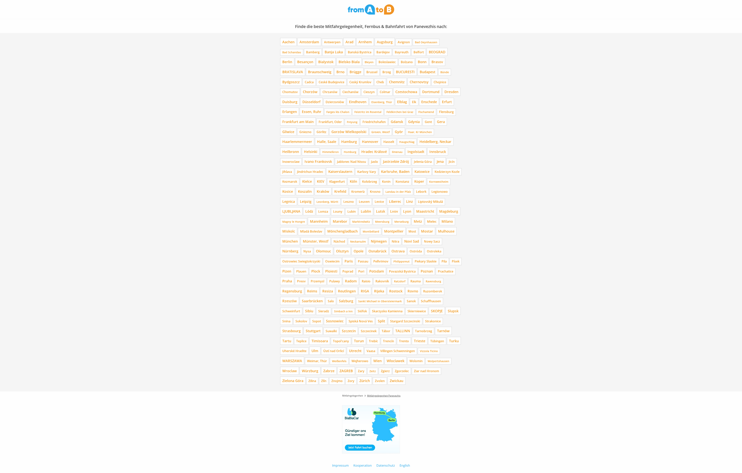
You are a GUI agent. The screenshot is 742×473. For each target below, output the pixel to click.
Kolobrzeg (369, 181)
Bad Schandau (291, 52)
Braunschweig (319, 71)
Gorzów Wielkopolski (348, 131)
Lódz (309, 211)
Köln (353, 181)
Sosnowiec (335, 320)
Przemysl (317, 281)
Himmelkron (330, 152)
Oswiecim (332, 261)
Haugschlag (406, 142)
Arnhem (365, 41)
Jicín (452, 162)
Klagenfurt (337, 181)
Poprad (347, 271)
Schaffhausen (431, 301)
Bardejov (383, 52)
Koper (419, 181)
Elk (414, 102)
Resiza (327, 291)
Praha (287, 281)
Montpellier (393, 231)
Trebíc (373, 341)
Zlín (323, 381)
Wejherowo (359, 361)
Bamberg (313, 52)
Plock (315, 271)
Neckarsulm (358, 241)
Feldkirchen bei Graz (399, 112)
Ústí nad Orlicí (333, 351)
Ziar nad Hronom (426, 371)
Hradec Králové (374, 151)
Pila (444, 261)
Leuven (364, 202)
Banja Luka (334, 51)
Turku (454, 340)
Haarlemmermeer (297, 141)
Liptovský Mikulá (430, 202)
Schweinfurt (291, 311)
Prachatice (445, 271)
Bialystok (326, 61)
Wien (377, 360)
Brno (340, 71)
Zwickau (396, 380)
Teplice (301, 341)
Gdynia (414, 121)
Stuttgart (313, 330)
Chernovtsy (419, 81)
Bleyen (369, 62)
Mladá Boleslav (311, 231)
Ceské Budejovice (331, 82)
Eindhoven (357, 101)
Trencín (388, 341)
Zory (351, 381)
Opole (358, 251)
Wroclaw (289, 370)
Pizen (286, 271)
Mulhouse (446, 231)
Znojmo (337, 381)
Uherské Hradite (294, 351)
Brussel (371, 72)
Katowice (422, 171)
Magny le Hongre (293, 221)
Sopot (316, 321)
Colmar (385, 92)
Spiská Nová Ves (361, 321)
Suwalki (331, 331)
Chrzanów (329, 92)
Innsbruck (437, 151)
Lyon (407, 211)
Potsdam (376, 271)
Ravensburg (433, 281)
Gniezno (305, 132)
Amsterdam (309, 41)
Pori (361, 271)
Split (381, 320)
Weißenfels (339, 361)
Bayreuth (401, 52)
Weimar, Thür (317, 361)
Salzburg (346, 300)
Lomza (323, 211)
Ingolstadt (416, 151)
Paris (349, 261)
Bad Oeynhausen (426, 42)
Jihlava (287, 172)
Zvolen (380, 381)
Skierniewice (417, 311)
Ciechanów (350, 92)
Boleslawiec (387, 62)
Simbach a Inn (343, 311)
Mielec (432, 221)
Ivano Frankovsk (318, 161)
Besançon (305, 61)
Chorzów (310, 91)
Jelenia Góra (423, 162)
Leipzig (305, 201)
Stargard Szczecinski (405, 321)
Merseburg (401, 221)
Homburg (350, 152)
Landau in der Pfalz (398, 192)
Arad (349, 41)
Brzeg (386, 72)
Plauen (301, 271)
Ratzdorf (399, 281)
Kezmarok (289, 181)
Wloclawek (395, 360)
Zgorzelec (402, 371)
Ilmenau (397, 152)
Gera (441, 121)
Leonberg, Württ (327, 202)
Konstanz (402, 181)
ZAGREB (346, 370)
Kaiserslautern (340, 171)
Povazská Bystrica (402, 271)
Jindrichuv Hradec (310, 172)
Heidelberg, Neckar (435, 141)
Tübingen (437, 341)
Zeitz (372, 371)
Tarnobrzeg (423, 331)
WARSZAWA (292, 360)
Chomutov (290, 92)
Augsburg (385, 41)
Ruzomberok (432, 291)
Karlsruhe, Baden (395, 171)
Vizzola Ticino (429, 351)
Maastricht (425, 211)
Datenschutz (385, 465)
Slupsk (453, 310)
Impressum (340, 465)
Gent (428, 122)
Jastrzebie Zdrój (396, 161)
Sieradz (323, 311)
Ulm (314, 350)
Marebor (340, 221)
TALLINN (402, 330)
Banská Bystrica (359, 52)
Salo (331, 301)
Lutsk (380, 211)
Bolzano (407, 62)
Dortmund (430, 91)
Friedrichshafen (374, 122)
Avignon (404, 42)
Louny (337, 211)
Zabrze (328, 370)
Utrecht (355, 350)
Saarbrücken (312, 300)
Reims (312, 291)
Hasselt (388, 142)
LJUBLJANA (291, 211)
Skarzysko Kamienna (387, 311)
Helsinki (310, 151)
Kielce (307, 181)
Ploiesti (331, 271)
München (290, 241)
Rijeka (379, 291)
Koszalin (305, 191)
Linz (409, 201)
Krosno (375, 191)
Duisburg (289, 101)
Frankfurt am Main (298, 121)
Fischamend (426, 112)
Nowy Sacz (432, 241)
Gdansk (397, 121)
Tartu (286, 340)
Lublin (366, 211)
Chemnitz (397, 81)
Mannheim (319, 221)
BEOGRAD (437, 51)
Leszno (348, 202)
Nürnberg (290, 251)
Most (412, 231)
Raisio (366, 281)
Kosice (287, 191)
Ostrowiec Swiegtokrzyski (301, 261)
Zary (361, 371)
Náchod (339, 241)
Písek (455, 261)
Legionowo (439, 191)
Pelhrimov (380, 261)
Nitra (395, 241)
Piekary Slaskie (426, 261)
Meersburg (382, 221)
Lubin (351, 211)
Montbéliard (371, 231)
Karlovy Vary (366, 172)
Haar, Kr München (420, 132)
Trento (404, 341)
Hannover (370, 141)
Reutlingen (347, 291)
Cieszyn (369, 92)
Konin (386, 181)
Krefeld (340, 191)
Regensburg (292, 291)
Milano (447, 221)
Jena (440, 161)
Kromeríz (358, 191)
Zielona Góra (292, 380)
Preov (301, 281)
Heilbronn (290, 151)
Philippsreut (401, 261)
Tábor (386, 331)
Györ (399, 131)
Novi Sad (411, 241)
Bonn (422, 61)
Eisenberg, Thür (381, 102)
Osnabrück (377, 251)
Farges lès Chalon (337, 112)
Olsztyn (342, 251)
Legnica (288, 201)
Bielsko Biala (349, 61)
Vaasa (371, 351)
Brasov (437, 61)
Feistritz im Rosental (367, 112)
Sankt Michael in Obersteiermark (380, 301)
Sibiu (309, 310)
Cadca (309, 82)
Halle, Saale (326, 141)
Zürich (364, 380)
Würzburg (310, 370)
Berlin (287, 61)
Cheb (380, 82)
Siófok (362, 311)
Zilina (312, 381)
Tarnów (443, 330)
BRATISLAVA (292, 71)
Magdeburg (448, 211)
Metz (418, 221)
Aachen (288, 41)
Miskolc (288, 231)
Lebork (421, 191)
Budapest (427, 71)
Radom (351, 281)
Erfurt (447, 101)
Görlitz (321, 132)
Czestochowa (406, 91)
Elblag (402, 101)
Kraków (323, 191)
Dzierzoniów (335, 102)
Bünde (444, 72)
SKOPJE (437, 310)
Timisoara (319, 340)
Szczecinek (369, 331)
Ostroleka (434, 251)
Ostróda (416, 251)
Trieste (419, 340)
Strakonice (433, 321)
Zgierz (385, 371)
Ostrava (398, 251)
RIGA (365, 291)
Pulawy (334, 281)
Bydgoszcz (291, 81)
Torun (359, 340)
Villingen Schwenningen (397, 351)
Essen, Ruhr (311, 111)
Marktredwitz (361, 221)
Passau (363, 261)
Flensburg (446, 112)
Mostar (427, 231)
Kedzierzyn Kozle (447, 172)
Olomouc (323, 251)
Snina (286, 321)
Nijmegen (379, 241)
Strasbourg (291, 330)
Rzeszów (289, 300)
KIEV (320, 181)
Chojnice (440, 82)
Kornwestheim (438, 181)
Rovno (413, 291)
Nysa (307, 251)
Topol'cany (341, 341)
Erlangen (289, 111)
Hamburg (349, 141)
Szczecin (349, 330)
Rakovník (382, 281)
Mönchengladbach (342, 231)
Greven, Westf (380, 132)
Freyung (352, 122)
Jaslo (374, 162)
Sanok (411, 301)
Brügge (355, 71)
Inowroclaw (291, 162)
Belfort (419, 52)
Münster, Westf (315, 241)
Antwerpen (332, 42)
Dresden (451, 91)
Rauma (415, 281)
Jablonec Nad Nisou (351, 162)
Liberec (395, 201)
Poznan (427, 271)
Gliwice (288, 131)
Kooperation (362, 465)
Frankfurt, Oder (330, 122)
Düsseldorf (311, 101)
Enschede (429, 101)
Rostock (395, 291)
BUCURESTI (405, 71)
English (405, 465)
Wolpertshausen (438, 361)
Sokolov (301, 321)
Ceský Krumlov (360, 82)
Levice (379, 202)
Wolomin (416, 361)
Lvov (394, 211)
